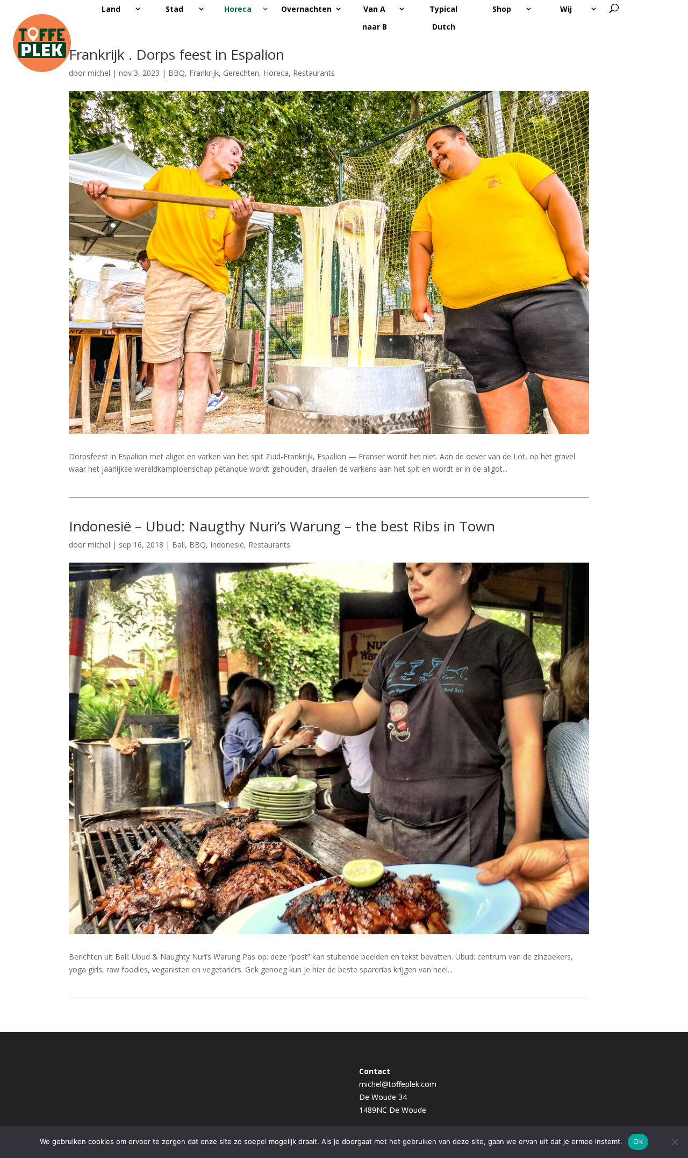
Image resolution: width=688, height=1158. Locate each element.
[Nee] (674, 1141)
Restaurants (314, 73)
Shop (501, 9)
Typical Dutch (443, 18)
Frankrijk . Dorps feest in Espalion (176, 54)
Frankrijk (204, 73)
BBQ (176, 73)
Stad (174, 9)
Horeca (238, 9)
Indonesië (227, 544)
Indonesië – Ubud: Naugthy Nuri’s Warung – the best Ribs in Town (282, 526)
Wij (566, 9)
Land (111, 9)
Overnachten (306, 9)
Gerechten (241, 73)
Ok (638, 1141)
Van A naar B (374, 18)
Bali (178, 544)
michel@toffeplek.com (397, 1084)
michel (99, 544)
